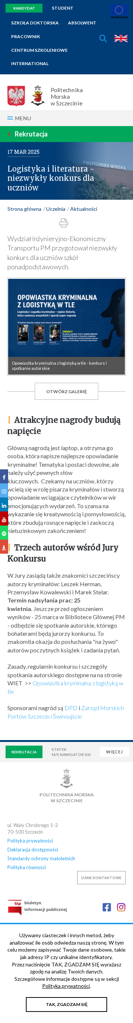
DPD (71, 707)
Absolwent (82, 23)
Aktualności (83, 209)
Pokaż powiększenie (66, 327)
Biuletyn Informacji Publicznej (37, 907)
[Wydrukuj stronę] (63, 222)
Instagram (121, 907)
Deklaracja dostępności (32, 849)
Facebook (106, 907)
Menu (23, 118)
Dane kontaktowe (101, 877)
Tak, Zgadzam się (67, 1004)
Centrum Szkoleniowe (39, 50)
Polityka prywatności (30, 841)
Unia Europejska (119, 11)
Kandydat (24, 8)
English (121, 38)
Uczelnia (55, 209)
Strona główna (24, 209)
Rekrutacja (27, 134)
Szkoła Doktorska (35, 23)
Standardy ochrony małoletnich (41, 858)
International (29, 63)
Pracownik (25, 36)
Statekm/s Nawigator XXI (71, 752)
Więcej (114, 751)
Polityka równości (26, 867)
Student (63, 8)
